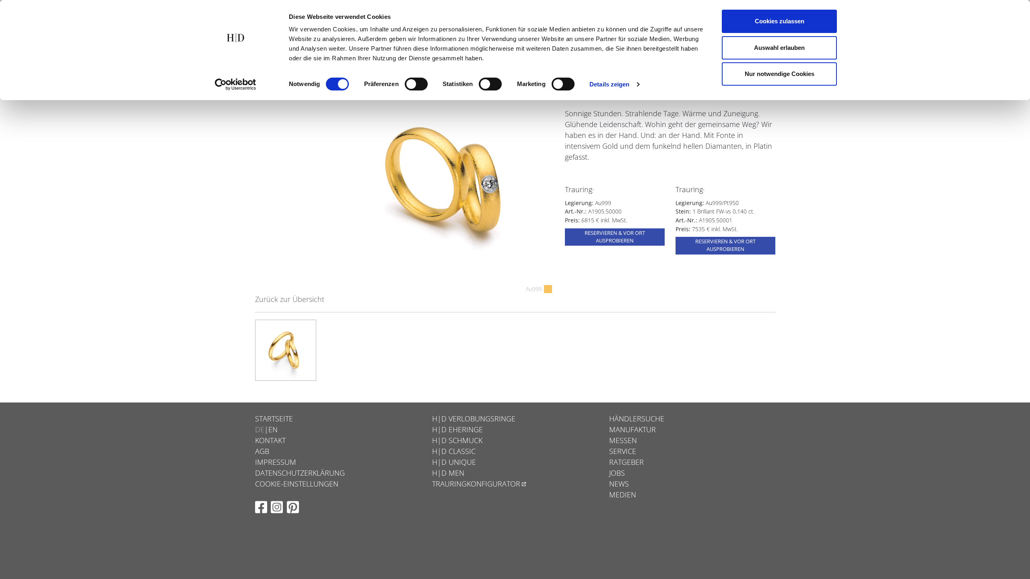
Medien (622, 494)
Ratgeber (626, 462)
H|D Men (448, 473)
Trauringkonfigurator (476, 484)
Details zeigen (609, 84)
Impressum (275, 462)
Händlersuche (636, 418)
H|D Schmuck (457, 440)
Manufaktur (632, 429)
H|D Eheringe (457, 429)
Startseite (274, 418)
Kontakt (270, 440)
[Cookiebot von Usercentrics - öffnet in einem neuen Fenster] (235, 84)
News (619, 484)
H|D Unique (454, 462)
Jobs (617, 473)
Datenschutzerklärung (300, 473)
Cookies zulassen (779, 21)
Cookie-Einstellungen (296, 484)
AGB (262, 451)
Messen (623, 440)
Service (622, 451)
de (259, 429)
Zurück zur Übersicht (289, 299)
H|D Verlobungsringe (473, 418)
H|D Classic (454, 451)
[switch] (416, 84)
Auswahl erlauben (779, 47)
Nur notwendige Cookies (779, 73)
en (273, 429)
